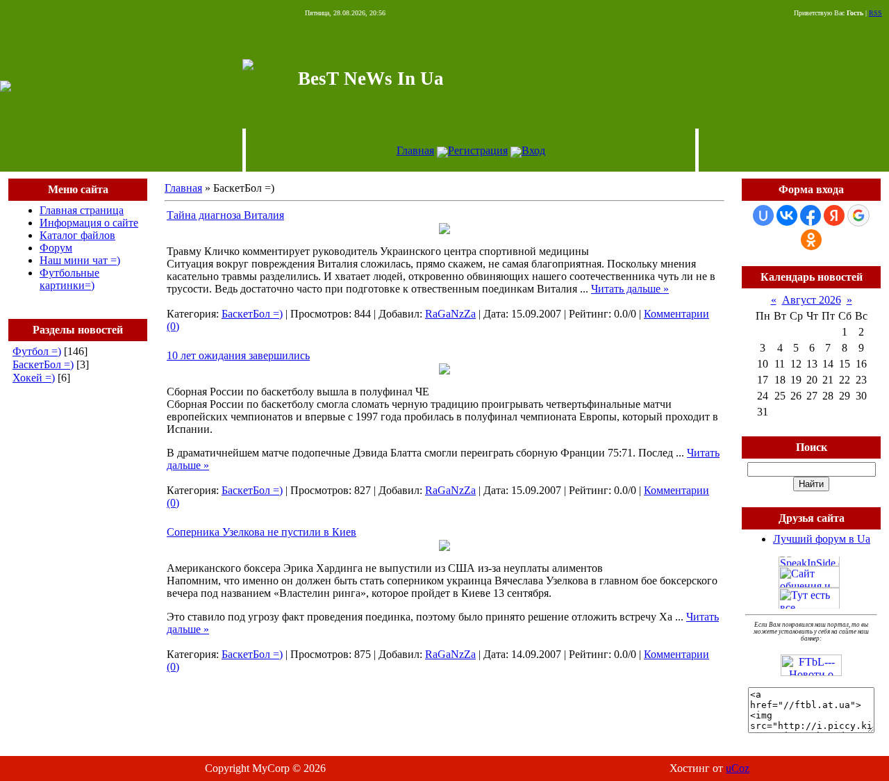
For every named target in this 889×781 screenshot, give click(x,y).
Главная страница (82, 210)
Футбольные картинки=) (69, 279)
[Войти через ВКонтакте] (786, 215)
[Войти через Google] (858, 215)
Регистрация (478, 150)
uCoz (737, 768)
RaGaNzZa (450, 314)
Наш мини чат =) (80, 260)
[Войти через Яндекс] (834, 215)
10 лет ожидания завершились (238, 355)
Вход (533, 150)
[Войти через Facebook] (810, 215)
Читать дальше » (630, 289)
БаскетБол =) (43, 364)
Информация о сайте (89, 223)
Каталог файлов (77, 235)
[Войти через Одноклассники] (811, 239)
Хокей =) (34, 378)
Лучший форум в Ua (821, 539)
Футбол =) (37, 351)
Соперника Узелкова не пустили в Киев (261, 532)
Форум (56, 248)
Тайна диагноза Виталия (225, 215)
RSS (875, 13)
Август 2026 (811, 300)
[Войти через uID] (763, 215)
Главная (415, 150)
